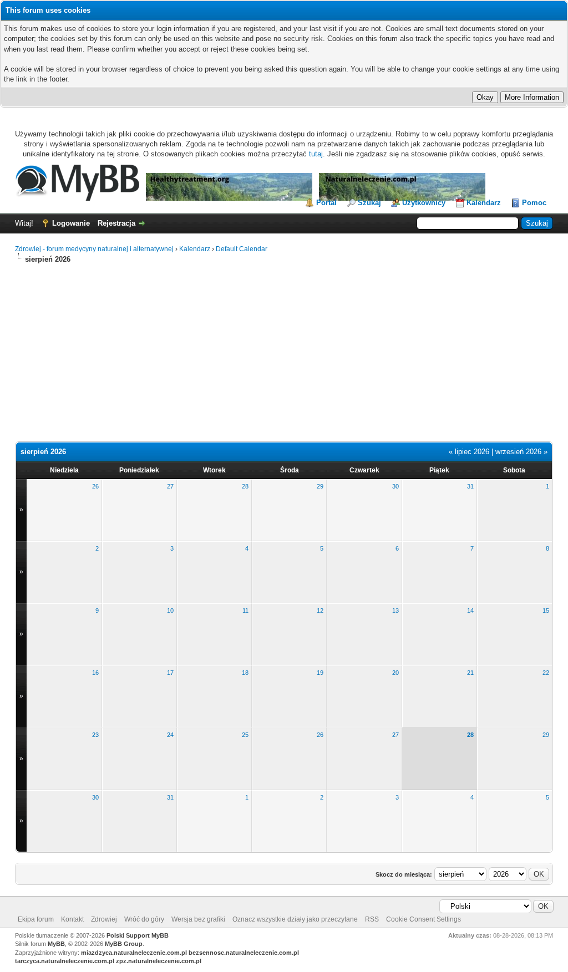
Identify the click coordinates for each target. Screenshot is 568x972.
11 (245, 610)
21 (470, 672)
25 (245, 734)
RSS (372, 919)
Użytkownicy (423, 203)
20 (395, 672)
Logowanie (71, 223)
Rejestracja (116, 223)
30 (395, 486)
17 (170, 672)
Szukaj (369, 203)
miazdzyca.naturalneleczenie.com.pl (134, 952)
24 (170, 734)
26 (95, 486)
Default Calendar (241, 249)
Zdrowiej (104, 919)
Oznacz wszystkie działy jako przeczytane (295, 919)
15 (545, 610)
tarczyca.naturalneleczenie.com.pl (64, 961)
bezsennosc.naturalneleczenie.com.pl (244, 952)
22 (545, 672)
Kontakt (72, 919)
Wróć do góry (144, 919)
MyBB (56, 943)
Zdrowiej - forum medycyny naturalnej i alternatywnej (94, 249)
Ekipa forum (36, 919)
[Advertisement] (284, 348)
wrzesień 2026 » (521, 451)
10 (170, 610)
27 (170, 486)
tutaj (316, 154)
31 (470, 486)
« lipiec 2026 (469, 451)
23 (95, 734)
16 (95, 672)
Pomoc (534, 203)
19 (320, 672)
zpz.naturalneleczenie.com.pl (158, 961)
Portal (326, 203)
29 (320, 486)
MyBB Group (124, 943)
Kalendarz (483, 203)
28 (245, 486)
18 (245, 672)
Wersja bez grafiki (198, 919)
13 (395, 610)
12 (320, 610)
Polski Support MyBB (137, 935)
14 (470, 610)
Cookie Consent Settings (423, 919)
